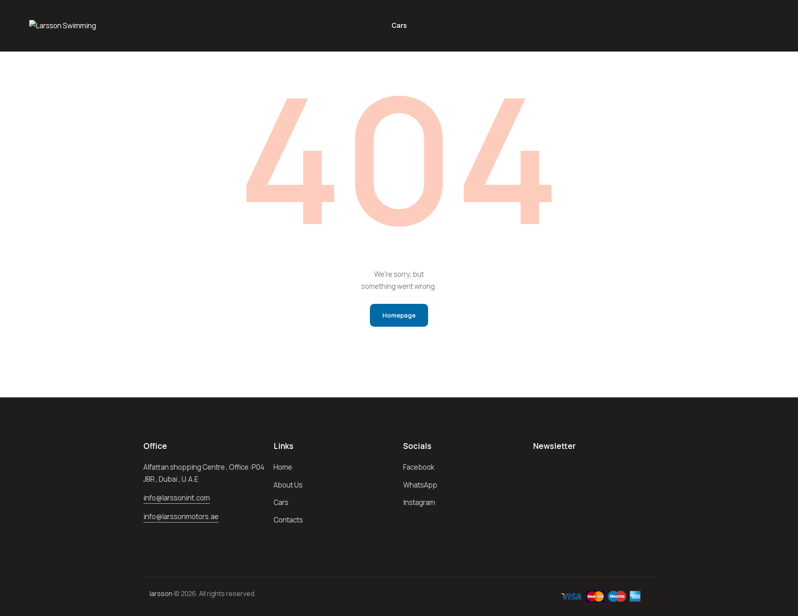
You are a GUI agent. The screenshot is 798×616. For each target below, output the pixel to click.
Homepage (399, 315)
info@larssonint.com (176, 498)
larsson (161, 593)
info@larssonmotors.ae (181, 516)
